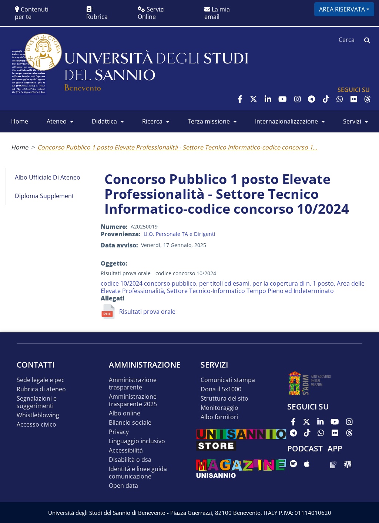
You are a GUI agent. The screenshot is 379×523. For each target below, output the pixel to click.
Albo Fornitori (219, 417)
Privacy (119, 432)
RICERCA (152, 121)
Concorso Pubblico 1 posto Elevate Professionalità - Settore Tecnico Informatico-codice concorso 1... (177, 147)
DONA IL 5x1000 (221, 389)
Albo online (124, 413)
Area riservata (342, 9)
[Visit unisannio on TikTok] (326, 99)
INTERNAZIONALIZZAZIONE (286, 121)
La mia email (217, 13)
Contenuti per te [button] (31, 13)
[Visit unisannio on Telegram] (311, 99)
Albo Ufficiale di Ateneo (47, 177)
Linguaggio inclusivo (137, 441)
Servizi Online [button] (151, 13)
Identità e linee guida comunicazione (138, 472)
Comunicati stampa (228, 380)
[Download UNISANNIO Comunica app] (347, 464)
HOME (19, 121)
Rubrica (97, 17)
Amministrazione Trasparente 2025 (133, 400)
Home (19, 147)
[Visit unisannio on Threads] (367, 99)
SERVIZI (352, 121)
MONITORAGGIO (219, 408)
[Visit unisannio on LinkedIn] (268, 99)
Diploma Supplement (44, 196)
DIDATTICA (104, 121)
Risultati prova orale (147, 311)
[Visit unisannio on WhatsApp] (339, 99)
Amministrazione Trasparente (133, 383)
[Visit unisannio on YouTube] (282, 99)
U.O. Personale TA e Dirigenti (179, 233)
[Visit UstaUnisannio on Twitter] (253, 99)
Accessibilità (126, 450)
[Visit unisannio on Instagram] (297, 99)
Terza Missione (209, 121)
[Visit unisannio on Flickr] (354, 99)
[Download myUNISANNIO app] (333, 464)
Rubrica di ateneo (41, 389)
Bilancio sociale (130, 423)
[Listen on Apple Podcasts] (306, 464)
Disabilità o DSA (130, 460)
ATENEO (57, 121)
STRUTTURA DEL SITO (224, 398)
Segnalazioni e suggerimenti (37, 402)
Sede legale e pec (40, 380)
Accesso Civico (36, 424)
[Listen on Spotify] (293, 464)
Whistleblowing (38, 415)
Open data (123, 486)
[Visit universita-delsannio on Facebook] (240, 99)
